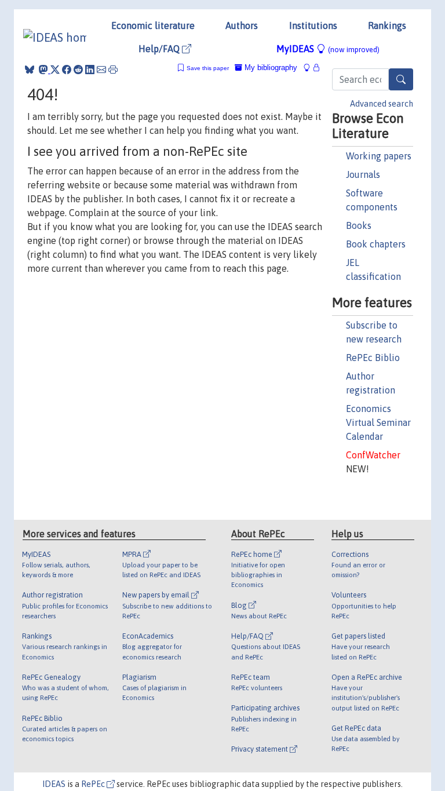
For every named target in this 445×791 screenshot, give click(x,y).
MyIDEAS (328, 48)
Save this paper (208, 68)
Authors (241, 25)
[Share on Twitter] (55, 69)
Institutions (313, 25)
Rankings (387, 25)
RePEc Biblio (373, 357)
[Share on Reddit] (78, 69)
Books (358, 225)
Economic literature (153, 25)
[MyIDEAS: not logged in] (310, 67)
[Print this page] (113, 69)
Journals (363, 174)
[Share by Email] (101, 69)
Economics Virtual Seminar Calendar (378, 422)
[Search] (401, 79)
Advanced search (381, 103)
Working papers (378, 156)
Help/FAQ (160, 48)
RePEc (94, 784)
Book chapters (376, 244)
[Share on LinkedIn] (89, 69)
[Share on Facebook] (66, 69)
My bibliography (269, 67)
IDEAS (53, 784)
